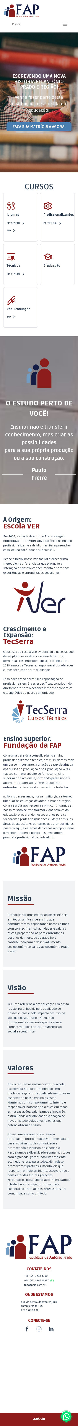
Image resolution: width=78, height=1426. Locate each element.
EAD (9, 230)
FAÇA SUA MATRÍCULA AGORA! (39, 126)
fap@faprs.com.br (34, 1285)
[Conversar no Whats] (66, 1416)
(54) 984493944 (39, 1280)
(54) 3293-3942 (39, 1276)
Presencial (13, 223)
